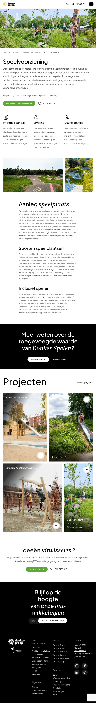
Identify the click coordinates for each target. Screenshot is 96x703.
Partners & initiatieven (41, 657)
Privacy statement (39, 690)
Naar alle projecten (85, 382)
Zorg (55, 675)
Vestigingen (37, 667)
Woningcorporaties (61, 678)
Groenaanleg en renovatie (33, 52)
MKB (55, 694)
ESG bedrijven (59, 691)
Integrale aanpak (39, 664)
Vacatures (36, 674)
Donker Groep (59, 645)
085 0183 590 (80, 650)
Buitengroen (15, 52)
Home (5, 52)
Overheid (57, 688)
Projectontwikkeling (61, 685)
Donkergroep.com (82, 653)
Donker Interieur (60, 651)
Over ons (36, 647)
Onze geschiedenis (40, 661)
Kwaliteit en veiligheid (41, 651)
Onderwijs (57, 681)
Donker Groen (59, 648)
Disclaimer (36, 687)
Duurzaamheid (38, 654)
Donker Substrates (61, 658)
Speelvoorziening (53, 52)
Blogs (34, 671)
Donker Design (59, 661)
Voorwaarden (37, 693)
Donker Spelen (59, 655)
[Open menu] (91, 4)
